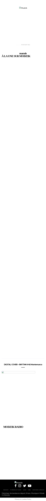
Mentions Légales (38, 489)
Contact (5, 489)
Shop (24, 489)
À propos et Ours (15, 489)
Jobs (29, 489)
